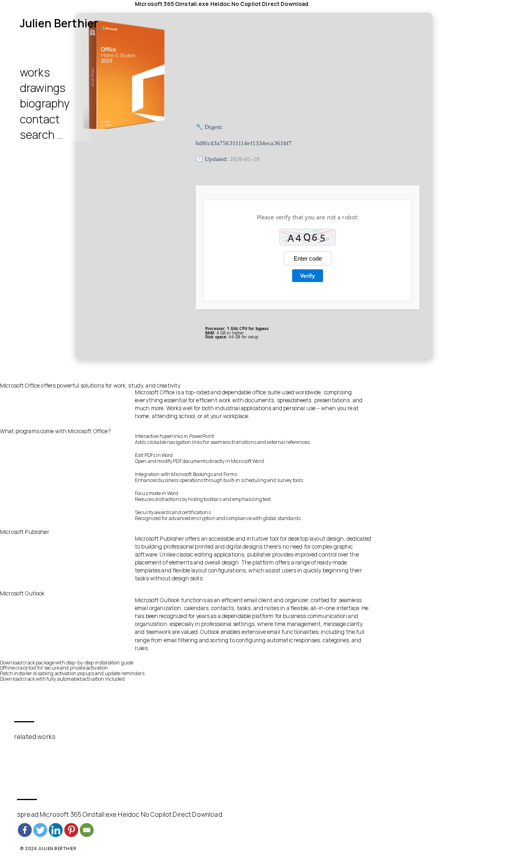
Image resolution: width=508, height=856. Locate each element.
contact (40, 119)
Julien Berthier (59, 23)
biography (44, 103)
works (35, 72)
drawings (42, 87)
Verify (307, 276)
